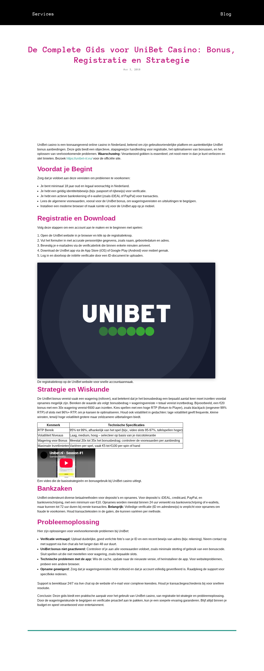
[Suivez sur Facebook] (123, 618)
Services (43, 13)
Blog (226, 13)
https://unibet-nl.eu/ (79, 158)
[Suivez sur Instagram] (141, 618)
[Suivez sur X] (132, 618)
